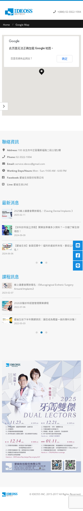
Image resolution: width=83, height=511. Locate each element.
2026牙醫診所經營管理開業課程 (31, 303)
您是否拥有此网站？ (21, 58)
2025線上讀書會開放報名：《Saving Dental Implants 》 (44, 210)
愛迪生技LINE (20, 184)
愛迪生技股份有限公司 (31, 177)
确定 (64, 58)
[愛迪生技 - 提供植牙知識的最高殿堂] (20, 12)
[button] (41, 70)
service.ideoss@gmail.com (30, 163)
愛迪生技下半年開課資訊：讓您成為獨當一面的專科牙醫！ (45, 319)
